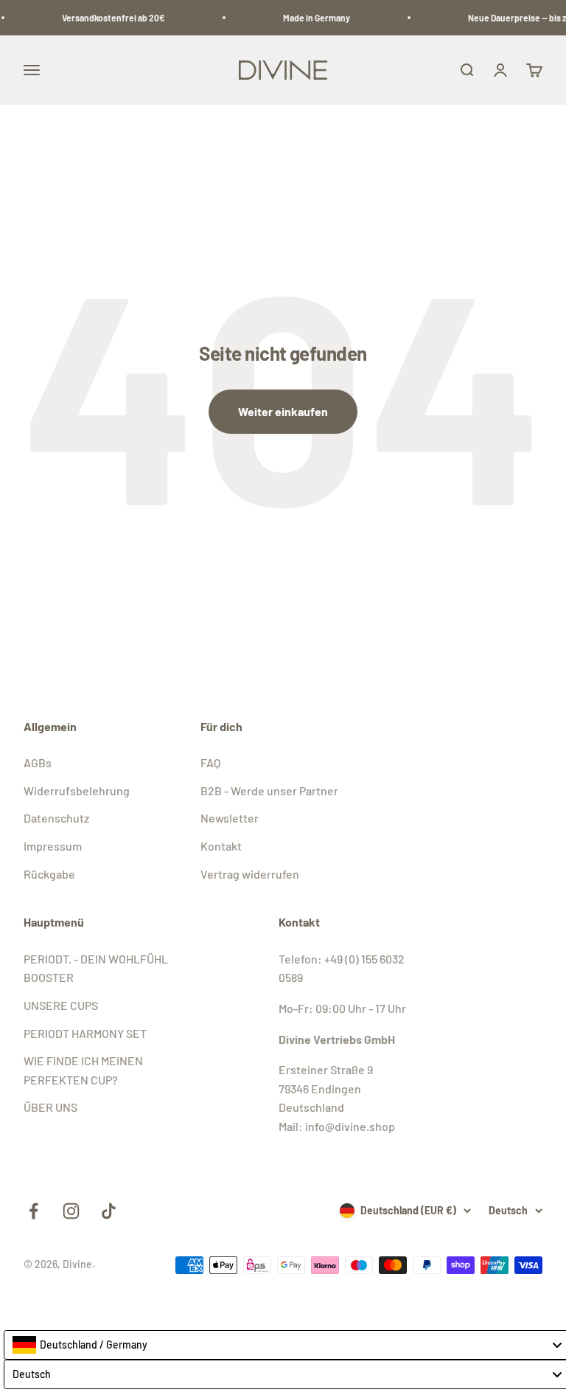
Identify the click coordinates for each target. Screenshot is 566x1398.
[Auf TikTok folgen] (109, 1211)
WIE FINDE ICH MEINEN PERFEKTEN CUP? (83, 1070)
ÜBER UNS (50, 1107)
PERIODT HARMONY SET (85, 1033)
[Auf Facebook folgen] (33, 1211)
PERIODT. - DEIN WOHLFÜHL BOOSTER (96, 968)
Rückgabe (49, 874)
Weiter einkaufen (283, 411)
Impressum (53, 846)
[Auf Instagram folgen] (71, 1211)
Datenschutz (56, 818)
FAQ (210, 762)
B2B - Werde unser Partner (269, 790)
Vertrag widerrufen (249, 874)
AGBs (38, 762)
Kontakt (221, 846)
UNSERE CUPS (61, 1005)
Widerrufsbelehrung (77, 790)
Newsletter (229, 818)
